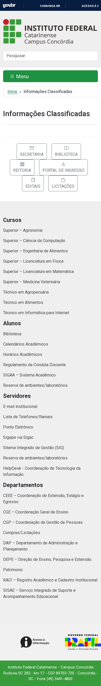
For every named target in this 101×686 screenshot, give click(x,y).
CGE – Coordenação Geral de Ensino (35, 512)
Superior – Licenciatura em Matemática (38, 271)
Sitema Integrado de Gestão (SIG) (33, 447)
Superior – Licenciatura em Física (33, 261)
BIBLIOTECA (66, 154)
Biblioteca (12, 333)
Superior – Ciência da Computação (34, 240)
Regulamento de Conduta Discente (34, 364)
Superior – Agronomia (22, 230)
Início (12, 91)
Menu (22, 76)
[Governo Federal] (81, 642)
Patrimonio (13, 569)
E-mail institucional (20, 406)
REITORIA (22, 170)
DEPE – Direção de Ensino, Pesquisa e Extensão (47, 559)
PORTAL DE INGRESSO (63, 170)
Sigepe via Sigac (18, 437)
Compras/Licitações (21, 532)
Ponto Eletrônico (18, 427)
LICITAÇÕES (63, 186)
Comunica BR (50, 6)
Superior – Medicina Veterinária (31, 281)
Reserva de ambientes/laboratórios (35, 385)
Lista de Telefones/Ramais (28, 416)
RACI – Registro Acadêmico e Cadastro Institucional (50, 580)
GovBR (9, 5)
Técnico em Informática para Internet (36, 312)
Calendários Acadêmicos (25, 344)
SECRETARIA (32, 154)
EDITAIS (32, 186)
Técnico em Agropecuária (26, 292)
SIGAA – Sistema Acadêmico (29, 375)
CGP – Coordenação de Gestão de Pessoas (43, 522)
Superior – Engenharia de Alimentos (35, 250)
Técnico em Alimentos (23, 302)
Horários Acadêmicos (22, 354)
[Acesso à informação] (35, 642)
